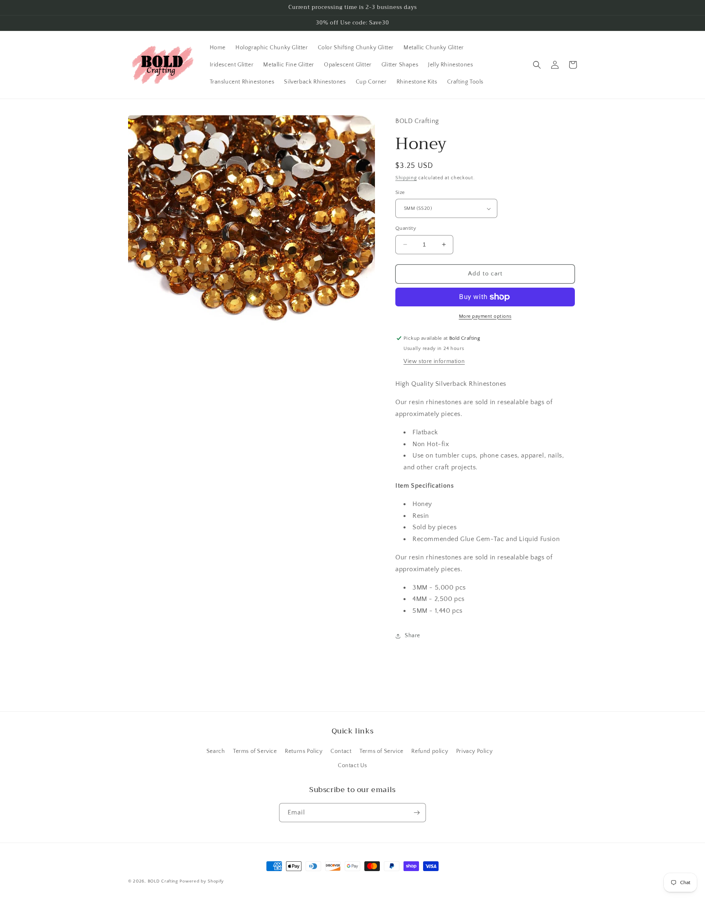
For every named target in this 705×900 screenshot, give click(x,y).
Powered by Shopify (202, 881)
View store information (434, 361)
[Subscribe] (417, 812)
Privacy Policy (474, 751)
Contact (340, 751)
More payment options (485, 316)
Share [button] (412, 635)
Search (215, 751)
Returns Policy (303, 751)
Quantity (405, 228)
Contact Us (352, 765)
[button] (537, 65)
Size (400, 192)
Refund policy (429, 751)
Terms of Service (255, 751)
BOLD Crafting (163, 881)
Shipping (406, 177)
